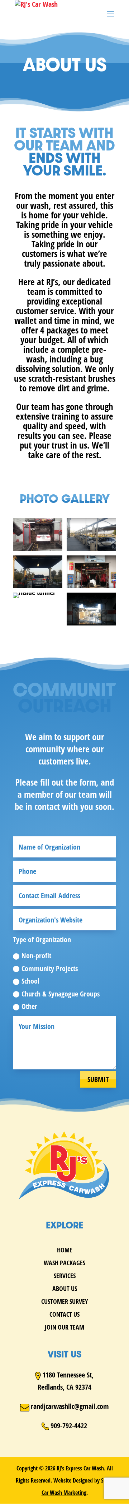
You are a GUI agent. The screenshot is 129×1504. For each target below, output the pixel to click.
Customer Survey (64, 1302)
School (30, 981)
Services (65, 1276)
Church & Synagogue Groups (61, 994)
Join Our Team (64, 1328)
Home (64, 1250)
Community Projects (50, 968)
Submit (98, 1079)
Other (29, 1006)
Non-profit (36, 955)
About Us (64, 1289)
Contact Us (64, 1315)
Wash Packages (64, 1263)
